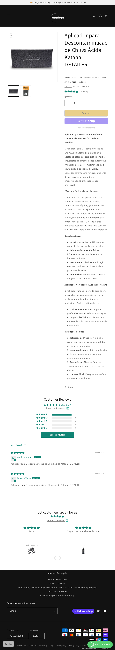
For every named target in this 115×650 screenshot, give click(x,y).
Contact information (88, 649)
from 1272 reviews (56, 520)
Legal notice (103, 649)
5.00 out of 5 (65, 405)
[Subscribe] (54, 611)
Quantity (68, 96)
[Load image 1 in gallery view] (13, 91)
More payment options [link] (86, 128)
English (36, 636)
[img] (18, 452)
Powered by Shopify (46, 646)
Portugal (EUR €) (16, 636)
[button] (8, 16)
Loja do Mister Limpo (30, 646)
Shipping (68, 86)
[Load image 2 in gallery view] (26, 91)
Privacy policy (74, 646)
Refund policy (61, 646)
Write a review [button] (57, 434)
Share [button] (70, 387)
